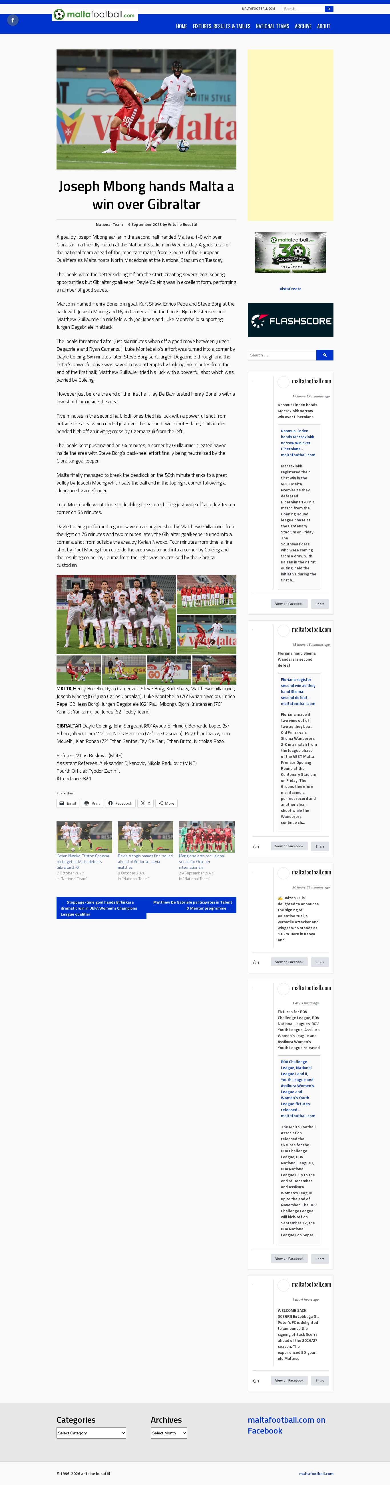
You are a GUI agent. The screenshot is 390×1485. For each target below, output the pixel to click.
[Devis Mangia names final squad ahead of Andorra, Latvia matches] (146, 837)
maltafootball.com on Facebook (286, 1425)
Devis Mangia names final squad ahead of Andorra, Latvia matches (145, 861)
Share (320, 604)
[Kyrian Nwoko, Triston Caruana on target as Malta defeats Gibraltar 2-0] (84, 837)
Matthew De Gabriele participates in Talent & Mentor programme (192, 905)
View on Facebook (289, 603)
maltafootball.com (258, 8)
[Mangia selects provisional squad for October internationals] (207, 837)
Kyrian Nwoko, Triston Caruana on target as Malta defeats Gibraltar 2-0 (83, 861)
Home (181, 26)
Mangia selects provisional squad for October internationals (202, 861)
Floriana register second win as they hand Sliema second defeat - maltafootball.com (298, 691)
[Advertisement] (290, 135)
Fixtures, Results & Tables (221, 26)
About (324, 26)
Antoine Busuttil (182, 224)
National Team (109, 224)
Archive (303, 26)
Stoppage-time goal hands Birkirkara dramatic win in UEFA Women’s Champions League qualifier (99, 908)
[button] (116, 614)
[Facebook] (13, 20)
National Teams (272, 26)
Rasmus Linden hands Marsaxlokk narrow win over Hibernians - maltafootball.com (298, 443)
